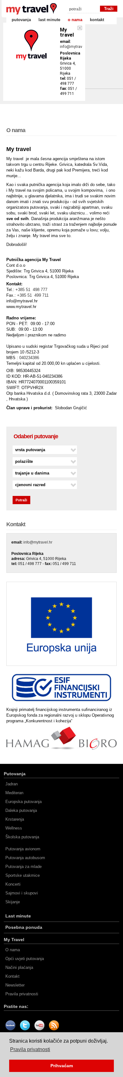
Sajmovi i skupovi (21, 893)
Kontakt (12, 976)
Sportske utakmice (22, 875)
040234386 (29, 357)
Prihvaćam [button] (61, 1065)
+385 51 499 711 (33, 295)
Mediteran (14, 792)
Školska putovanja (22, 837)
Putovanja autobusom (25, 857)
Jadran (11, 784)
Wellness (13, 828)
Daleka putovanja (21, 810)
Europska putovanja (23, 801)
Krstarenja (14, 819)
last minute (49, 19)
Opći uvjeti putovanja (24, 958)
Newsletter (15, 985)
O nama (12, 949)
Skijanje (12, 901)
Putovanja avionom (22, 849)
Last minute (18, 915)
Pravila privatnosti (21, 994)
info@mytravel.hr (75, 46)
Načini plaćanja (19, 967)
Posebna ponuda (23, 927)
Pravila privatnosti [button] (30, 1049)
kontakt (97, 19)
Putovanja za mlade (23, 866)
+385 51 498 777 (31, 289)
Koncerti (12, 884)
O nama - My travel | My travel (31, 9)
